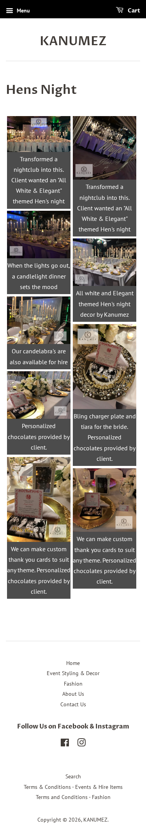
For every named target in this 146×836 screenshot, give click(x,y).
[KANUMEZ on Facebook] (64, 744)
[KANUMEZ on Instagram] (81, 744)
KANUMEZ (73, 41)
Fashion (73, 683)
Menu (22, 10)
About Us (73, 693)
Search (73, 776)
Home (73, 663)
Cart (133, 10)
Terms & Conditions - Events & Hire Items (73, 786)
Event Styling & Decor (73, 673)
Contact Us (73, 704)
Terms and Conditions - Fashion (73, 797)
